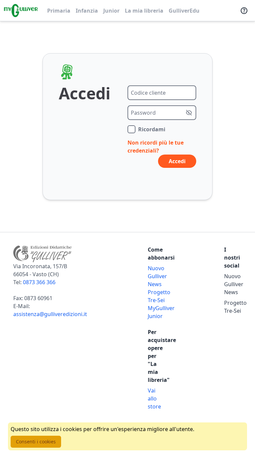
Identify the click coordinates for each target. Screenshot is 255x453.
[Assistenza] (244, 11)
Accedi (177, 161)
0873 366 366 (39, 282)
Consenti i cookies (36, 441)
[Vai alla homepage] (21, 10)
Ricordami (151, 129)
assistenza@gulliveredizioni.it (50, 314)
